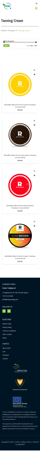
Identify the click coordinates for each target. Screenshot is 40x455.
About (5, 338)
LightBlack (21, 444)
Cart (4, 352)
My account (6, 348)
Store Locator (7, 334)
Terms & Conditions (9, 331)
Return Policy (7, 324)
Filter (6, 45)
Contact (5, 359)
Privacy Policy (7, 327)
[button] (36, 8)
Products (11, 30)
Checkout (6, 355)
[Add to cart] (34, 75)
